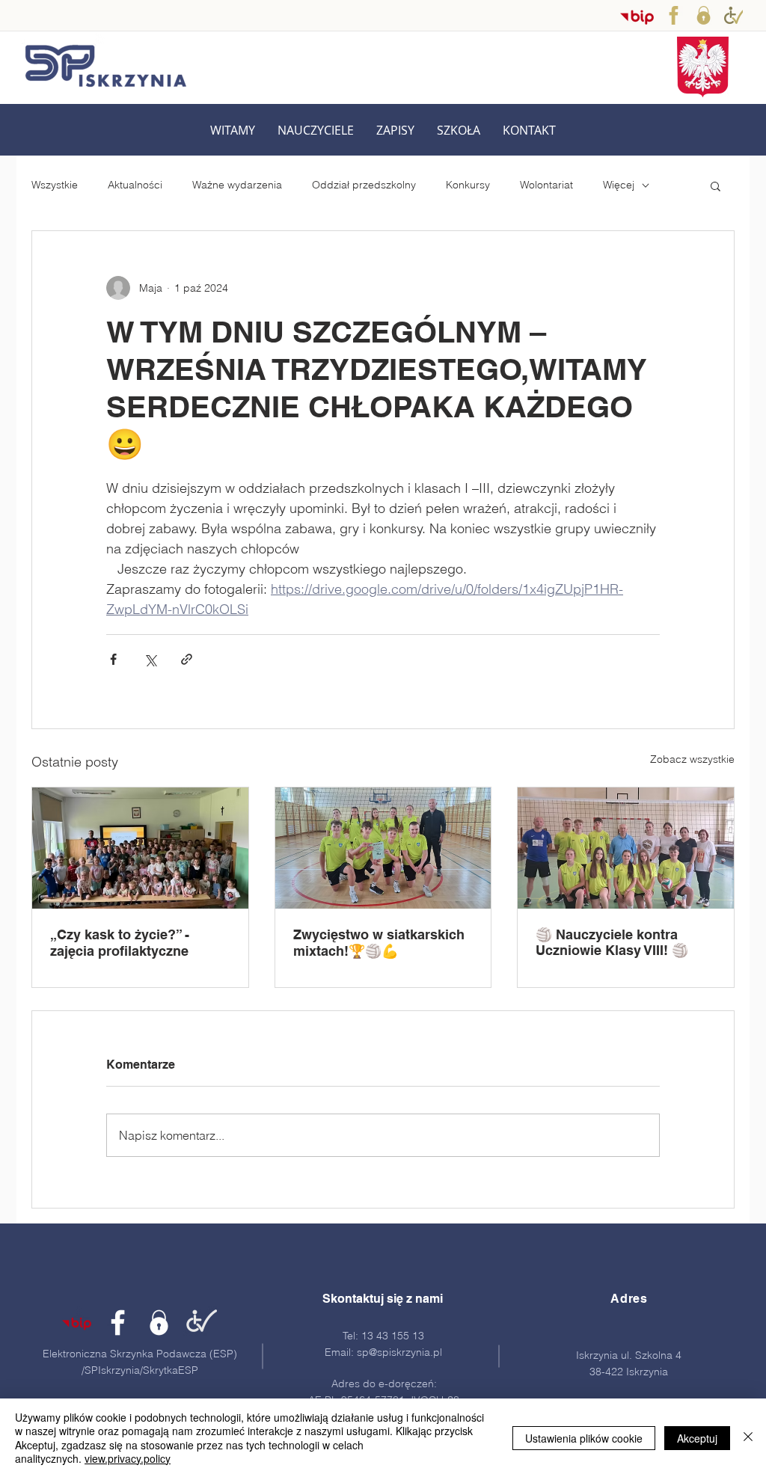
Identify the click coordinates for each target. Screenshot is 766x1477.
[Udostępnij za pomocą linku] (187, 659)
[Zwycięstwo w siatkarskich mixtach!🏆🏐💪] (383, 848)
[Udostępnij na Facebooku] (113, 659)
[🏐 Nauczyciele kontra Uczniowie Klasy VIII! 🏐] (626, 848)
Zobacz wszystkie (692, 759)
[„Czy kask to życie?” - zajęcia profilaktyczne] (140, 848)
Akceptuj (697, 1438)
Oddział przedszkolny (364, 184)
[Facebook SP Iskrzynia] (673, 15)
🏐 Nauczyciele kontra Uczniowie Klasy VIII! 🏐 (612, 942)
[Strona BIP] (77, 1322)
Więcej (618, 184)
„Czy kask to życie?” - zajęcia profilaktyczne (119, 943)
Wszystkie (54, 184)
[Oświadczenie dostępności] (200, 1322)
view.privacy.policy (128, 1458)
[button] (315, 130)
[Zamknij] (748, 1437)
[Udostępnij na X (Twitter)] (150, 659)
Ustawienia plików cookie (584, 1438)
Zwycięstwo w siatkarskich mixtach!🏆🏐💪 (379, 943)
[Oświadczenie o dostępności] (733, 15)
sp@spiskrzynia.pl (399, 1352)
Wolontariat (546, 184)
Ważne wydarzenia (237, 184)
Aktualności (135, 184)
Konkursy (468, 184)
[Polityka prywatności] (703, 15)
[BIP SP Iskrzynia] (637, 17)
